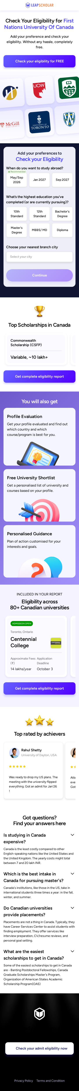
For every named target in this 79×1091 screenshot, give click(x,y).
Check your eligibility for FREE (39, 61)
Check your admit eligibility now (41, 1048)
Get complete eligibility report (39, 376)
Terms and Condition (50, 1081)
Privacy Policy (23, 1081)
